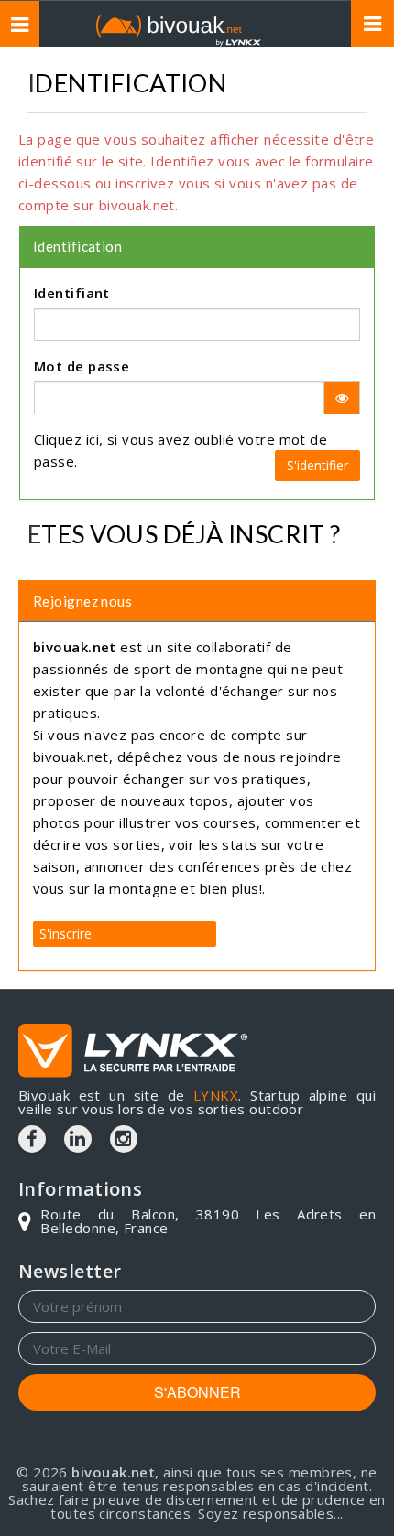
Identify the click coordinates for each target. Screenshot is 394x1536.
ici (92, 439)
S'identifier (317, 465)
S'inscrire (65, 933)
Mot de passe (81, 366)
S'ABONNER (197, 1391)
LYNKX (215, 1095)
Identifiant (72, 293)
